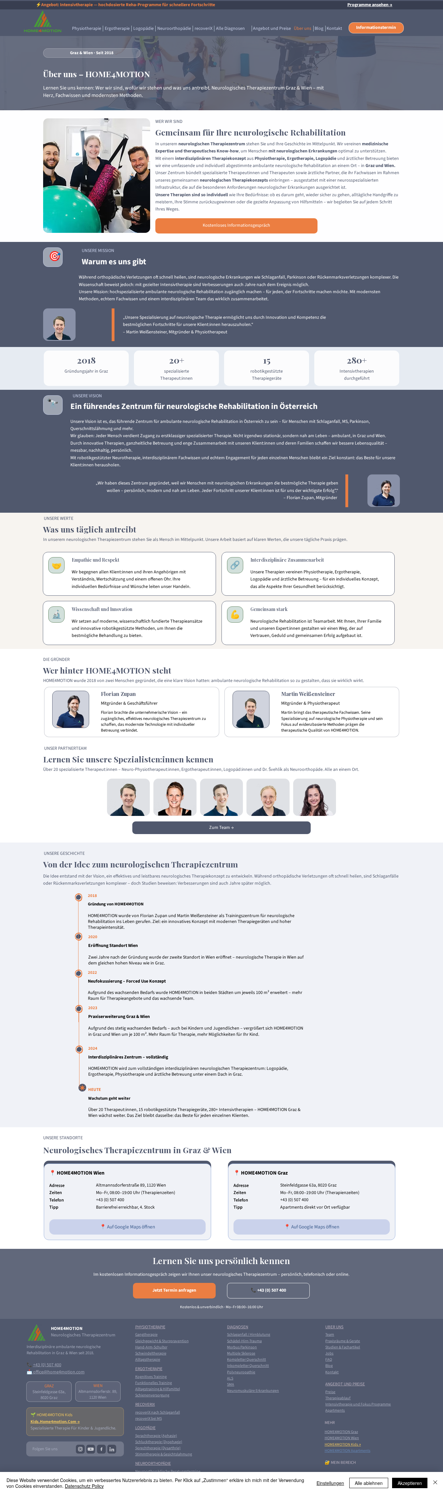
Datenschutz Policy (84, 1486)
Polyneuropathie (241, 1372)
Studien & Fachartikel (342, 1347)
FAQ (328, 1359)
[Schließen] (435, 1483)
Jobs (329, 1353)
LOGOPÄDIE (145, 1428)
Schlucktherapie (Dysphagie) (158, 1442)
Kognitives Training (151, 1377)
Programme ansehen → (369, 5)
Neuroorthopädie (153, 1463)
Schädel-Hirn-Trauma (244, 1341)
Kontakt (332, 1372)
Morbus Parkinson (242, 1347)
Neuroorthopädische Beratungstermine (167, 1471)
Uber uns (334, 1327)
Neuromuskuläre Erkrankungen (253, 1390)
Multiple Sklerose (241, 1353)
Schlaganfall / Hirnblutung (248, 1334)
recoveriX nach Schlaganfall (157, 1412)
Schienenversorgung (152, 1395)
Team (329, 1334)
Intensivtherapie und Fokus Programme (358, 1404)
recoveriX (145, 1404)
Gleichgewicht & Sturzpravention (162, 1341)
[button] (376, 27)
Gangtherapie (146, 1334)
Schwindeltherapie (150, 1353)
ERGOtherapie (148, 1369)
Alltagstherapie (147, 1359)
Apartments (335, 1410)
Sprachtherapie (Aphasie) (156, 1436)
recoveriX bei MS (148, 1418)
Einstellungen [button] (330, 1483)
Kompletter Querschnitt (246, 1359)
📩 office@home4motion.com (56, 1372)
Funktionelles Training (153, 1383)
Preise (330, 1392)
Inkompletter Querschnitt (248, 1366)
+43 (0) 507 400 (47, 1365)
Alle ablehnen (369, 1483)
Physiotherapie (150, 1327)
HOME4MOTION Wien (342, 1438)
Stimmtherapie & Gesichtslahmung (163, 1454)
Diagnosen (237, 1327)
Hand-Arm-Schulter (151, 1347)
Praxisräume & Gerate (342, 1341)
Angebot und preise (345, 1384)
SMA (230, 1384)
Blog (329, 1366)
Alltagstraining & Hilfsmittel (157, 1389)
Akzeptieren (410, 1483)
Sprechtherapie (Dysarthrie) (158, 1448)
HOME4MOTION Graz (341, 1432)
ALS (230, 1378)
